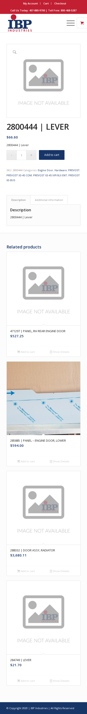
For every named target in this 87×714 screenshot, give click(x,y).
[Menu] (68, 23)
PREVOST (74, 170)
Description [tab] (18, 200)
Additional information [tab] (49, 200)
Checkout (60, 3)
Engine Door (45, 170)
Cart (46, 3)
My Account (30, 3)
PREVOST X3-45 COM (19, 175)
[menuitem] (30, 3)
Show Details (60, 352)
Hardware (61, 170)
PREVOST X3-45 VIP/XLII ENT (50, 175)
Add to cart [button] (27, 352)
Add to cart (51, 155)
